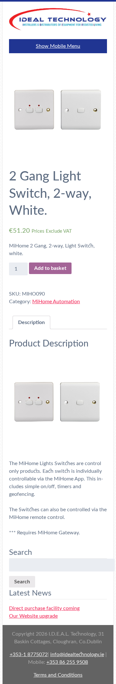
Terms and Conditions (58, 675)
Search (22, 581)
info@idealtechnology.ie (77, 654)
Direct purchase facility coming (44, 608)
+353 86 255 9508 (67, 662)
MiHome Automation (56, 301)
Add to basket (50, 268)
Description (31, 322)
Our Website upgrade (33, 616)
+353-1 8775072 (29, 654)
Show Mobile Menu (58, 46)
